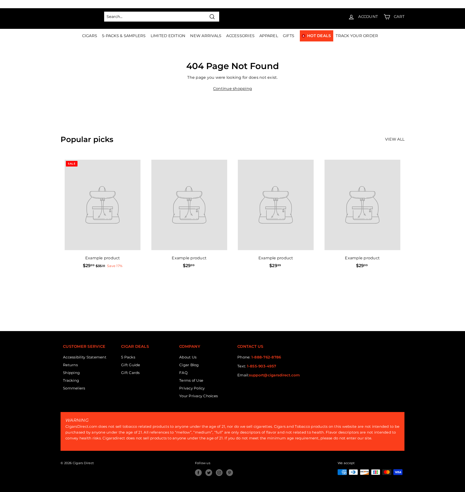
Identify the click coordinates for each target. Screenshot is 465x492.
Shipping (71, 372)
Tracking (71, 380)
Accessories (240, 35)
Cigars (89, 35)
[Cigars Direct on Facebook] (198, 472)
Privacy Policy (192, 388)
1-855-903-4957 (261, 366)
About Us (187, 357)
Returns (70, 365)
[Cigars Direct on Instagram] (219, 472)
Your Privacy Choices (198, 396)
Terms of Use (191, 380)
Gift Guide (130, 365)
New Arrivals (205, 35)
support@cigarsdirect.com (274, 375)
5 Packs (128, 357)
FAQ (183, 372)
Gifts (288, 35)
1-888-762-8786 (266, 357)
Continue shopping (232, 88)
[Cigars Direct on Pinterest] (229, 472)
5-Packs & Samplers (124, 35)
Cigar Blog (189, 365)
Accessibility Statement (84, 357)
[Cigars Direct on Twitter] (208, 472)
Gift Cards (130, 372)
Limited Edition (168, 35)
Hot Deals (319, 35)
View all (394, 139)
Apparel (268, 35)
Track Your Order (357, 35)
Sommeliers (74, 388)
